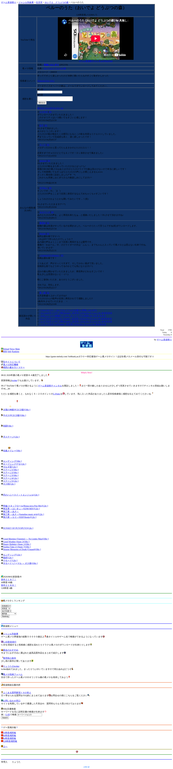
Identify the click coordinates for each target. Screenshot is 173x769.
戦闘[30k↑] (8, 426)
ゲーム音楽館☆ (8, 2)
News (12, 349)
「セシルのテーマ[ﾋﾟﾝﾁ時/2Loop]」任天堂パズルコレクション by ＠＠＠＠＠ (75, 313)
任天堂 (39, 2)
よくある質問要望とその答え (17, 692)
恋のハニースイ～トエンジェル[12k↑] (21, 495)
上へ (5, 746)
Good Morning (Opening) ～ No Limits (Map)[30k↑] (26, 539)
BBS (5, 351)
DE (50, 112)
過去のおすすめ (10, 650)
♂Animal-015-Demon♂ (49, 255)
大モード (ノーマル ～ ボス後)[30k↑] (20, 563)
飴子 (41, 125)
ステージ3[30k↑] (11, 475)
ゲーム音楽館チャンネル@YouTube (96, 61)
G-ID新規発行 (9, 642)
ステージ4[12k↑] (11, 478)
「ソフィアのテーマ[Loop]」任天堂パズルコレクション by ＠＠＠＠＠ (72, 324)
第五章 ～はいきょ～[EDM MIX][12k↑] (21, 509)
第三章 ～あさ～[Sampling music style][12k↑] (23, 514)
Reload (6, 349)
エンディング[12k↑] (12, 555)
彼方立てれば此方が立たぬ (50, 108)
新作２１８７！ (8, 579)
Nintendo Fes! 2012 (45, 81)
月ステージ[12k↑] (11, 437)
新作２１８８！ (8, 585)
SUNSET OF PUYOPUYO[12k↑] (18, 528)
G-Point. (56, 394)
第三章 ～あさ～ (11, 511)
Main (17, 349)
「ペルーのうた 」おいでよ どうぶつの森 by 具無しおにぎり (68, 310)
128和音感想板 (10, 741)
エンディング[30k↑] (12, 461)
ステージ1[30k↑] (11, 470)
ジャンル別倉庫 (26, 2)
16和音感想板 (9, 733)
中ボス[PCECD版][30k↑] (14, 415)
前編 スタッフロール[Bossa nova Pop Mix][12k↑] (25, 506)
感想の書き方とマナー (14, 367)
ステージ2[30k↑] (11, 472)
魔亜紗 (42, 223)
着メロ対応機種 (10, 364)
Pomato (42, 234)
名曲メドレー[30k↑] (12, 450)
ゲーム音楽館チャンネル (50, 386)
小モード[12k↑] (10, 560)
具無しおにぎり (51, 65)
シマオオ (43, 112)
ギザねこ (43, 188)
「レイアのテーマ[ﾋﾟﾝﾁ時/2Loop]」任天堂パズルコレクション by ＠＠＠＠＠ (75, 321)
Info (9, 351)
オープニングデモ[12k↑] (14, 464)
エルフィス (44, 212)
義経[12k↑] (8, 557)
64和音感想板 (9, 738)
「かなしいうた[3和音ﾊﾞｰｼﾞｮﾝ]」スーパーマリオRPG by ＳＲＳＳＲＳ (72, 316)
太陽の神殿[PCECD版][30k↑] (16, 410)
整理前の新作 (9, 658)
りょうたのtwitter (11, 666)
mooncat (43, 161)
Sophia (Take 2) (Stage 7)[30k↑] (17, 547)
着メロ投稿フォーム (13, 674)
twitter (14, 380)
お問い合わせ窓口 (11, 701)
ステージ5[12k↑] (11, 481)
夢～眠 (42, 293)
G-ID (7, 714)
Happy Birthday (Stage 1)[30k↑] (17, 544)
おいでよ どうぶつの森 (57, 2)
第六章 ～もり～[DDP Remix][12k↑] (19, 517)
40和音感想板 (9, 735)
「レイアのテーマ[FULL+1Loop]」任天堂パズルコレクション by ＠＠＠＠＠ (75, 318)
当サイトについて (11, 362)
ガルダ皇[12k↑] (10, 467)
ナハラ (42, 145)
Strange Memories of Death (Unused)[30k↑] (22, 549)
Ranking (15, 351)
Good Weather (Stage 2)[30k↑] (16, 542)
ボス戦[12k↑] (9, 484)
